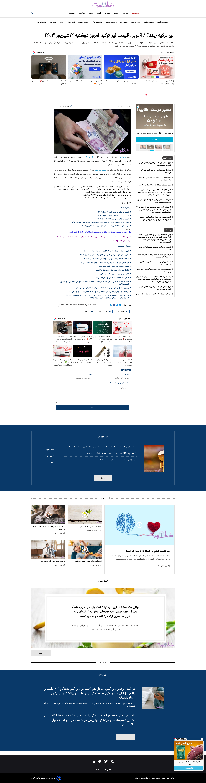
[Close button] (202, 739)
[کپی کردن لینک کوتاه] (75, 305)
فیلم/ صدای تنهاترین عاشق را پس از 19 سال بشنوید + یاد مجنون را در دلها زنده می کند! (99, 291)
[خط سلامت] (103, 4)
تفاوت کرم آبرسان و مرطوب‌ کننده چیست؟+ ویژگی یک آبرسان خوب (154, 263)
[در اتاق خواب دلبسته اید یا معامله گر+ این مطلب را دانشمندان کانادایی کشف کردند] (154, 458)
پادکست (82, 13)
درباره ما (97, 769)
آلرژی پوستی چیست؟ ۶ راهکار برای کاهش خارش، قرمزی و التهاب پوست (155, 164)
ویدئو (91, 13)
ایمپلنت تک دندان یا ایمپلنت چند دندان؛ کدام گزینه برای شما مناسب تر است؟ (153, 201)
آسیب (99, 13)
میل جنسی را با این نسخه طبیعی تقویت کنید (117, 459)
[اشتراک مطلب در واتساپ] (111, 305)
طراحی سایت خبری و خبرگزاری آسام (43, 778)
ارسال (92, 407)
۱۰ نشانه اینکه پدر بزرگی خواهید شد (53, 561)
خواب (62, 22)
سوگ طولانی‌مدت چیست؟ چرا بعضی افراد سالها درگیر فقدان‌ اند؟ (155, 178)
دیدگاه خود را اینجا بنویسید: (119, 383)
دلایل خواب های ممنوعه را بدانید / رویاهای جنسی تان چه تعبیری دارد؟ (104, 255)
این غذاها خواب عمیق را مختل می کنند (88, 561)
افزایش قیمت (88, 157)
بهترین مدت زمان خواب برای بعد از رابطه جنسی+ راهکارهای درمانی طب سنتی (102, 288)
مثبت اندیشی (111, 22)
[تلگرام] (120, 305)
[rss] (112, 762)
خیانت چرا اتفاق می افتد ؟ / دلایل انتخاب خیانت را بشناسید (111, 453)
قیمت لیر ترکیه (100, 170)
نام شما (126, 374)
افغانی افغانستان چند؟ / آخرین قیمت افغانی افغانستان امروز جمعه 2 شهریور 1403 (100, 222)
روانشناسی (135, 13)
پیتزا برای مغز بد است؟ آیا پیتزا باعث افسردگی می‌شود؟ (156, 171)
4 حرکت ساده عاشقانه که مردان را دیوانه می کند (112, 278)
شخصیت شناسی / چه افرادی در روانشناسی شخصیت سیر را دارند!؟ (106, 258)
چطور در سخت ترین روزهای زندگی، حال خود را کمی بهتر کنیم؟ (153, 270)
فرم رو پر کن (154, 139)
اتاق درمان (71, 22)
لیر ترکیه (123, 157)
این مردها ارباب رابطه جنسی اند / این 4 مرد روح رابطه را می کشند (106, 251)
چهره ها (108, 13)
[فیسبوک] (114, 305)
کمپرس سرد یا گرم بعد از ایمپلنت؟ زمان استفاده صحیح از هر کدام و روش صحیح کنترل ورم (155, 218)
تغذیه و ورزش (83, 22)
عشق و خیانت (149, 22)
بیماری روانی (123, 22)
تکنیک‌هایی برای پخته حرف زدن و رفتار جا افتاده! (112, 270)
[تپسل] (146, 95)
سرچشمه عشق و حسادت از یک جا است (148, 551)
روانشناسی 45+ (97, 22)
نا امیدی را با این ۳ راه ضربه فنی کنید (89, 526)
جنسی (116, 13)
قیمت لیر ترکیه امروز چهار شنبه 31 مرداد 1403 (113, 219)
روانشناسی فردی (163, 22)
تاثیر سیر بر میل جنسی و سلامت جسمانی (114, 274)
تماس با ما (107, 769)
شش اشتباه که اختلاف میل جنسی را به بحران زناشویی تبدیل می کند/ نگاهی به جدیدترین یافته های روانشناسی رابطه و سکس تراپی (154, 192)
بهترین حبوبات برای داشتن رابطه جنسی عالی (114, 266)
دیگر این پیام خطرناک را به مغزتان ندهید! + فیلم (155, 185)
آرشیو (103, 477)
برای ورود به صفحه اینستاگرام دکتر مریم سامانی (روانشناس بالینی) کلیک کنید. (100, 232)
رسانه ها (72, 13)
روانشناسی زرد (42, 22)
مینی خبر (53, 22)
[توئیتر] (117, 305)
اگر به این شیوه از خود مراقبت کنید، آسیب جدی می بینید (49, 527)
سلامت (125, 13)
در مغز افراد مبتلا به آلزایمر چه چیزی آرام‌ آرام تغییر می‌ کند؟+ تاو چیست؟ (154, 255)
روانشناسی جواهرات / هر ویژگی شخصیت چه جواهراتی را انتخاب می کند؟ (104, 262)
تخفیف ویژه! (189, 768)
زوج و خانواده (136, 22)
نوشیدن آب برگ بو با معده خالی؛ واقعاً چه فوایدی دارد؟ (154, 248)
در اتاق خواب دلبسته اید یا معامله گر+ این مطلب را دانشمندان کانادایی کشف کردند (101, 446)
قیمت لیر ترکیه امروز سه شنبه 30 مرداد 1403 (113, 212)
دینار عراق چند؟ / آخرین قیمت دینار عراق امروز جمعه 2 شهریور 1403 (105, 226)
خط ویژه (100, 437)
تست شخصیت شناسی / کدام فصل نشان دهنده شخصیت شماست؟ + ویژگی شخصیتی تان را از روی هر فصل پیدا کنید (93, 282)
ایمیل (90, 374)
